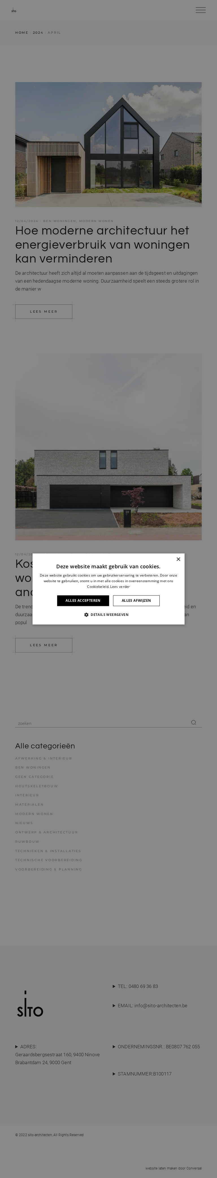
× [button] (178, 559)
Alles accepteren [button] (83, 600)
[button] (108, 615)
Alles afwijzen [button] (136, 600)
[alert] (108, 589)
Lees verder (120, 586)
